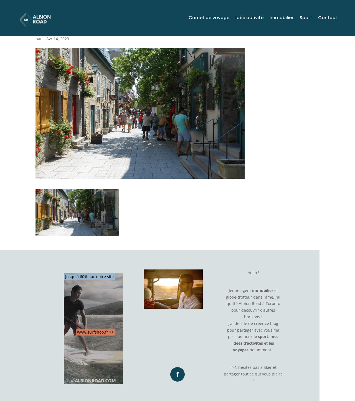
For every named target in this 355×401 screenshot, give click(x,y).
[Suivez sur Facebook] (177, 374)
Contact (327, 18)
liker (268, 367)
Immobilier (281, 18)
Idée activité (249, 18)
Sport (306, 18)
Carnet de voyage (209, 18)
